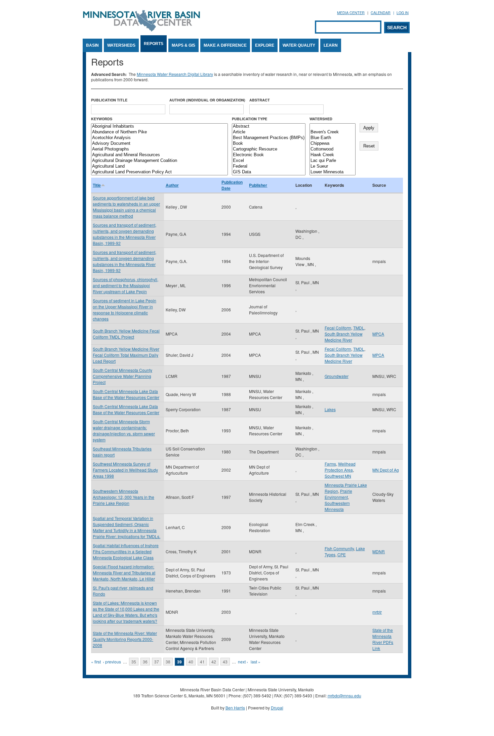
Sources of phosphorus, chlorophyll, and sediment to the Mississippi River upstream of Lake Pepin (125, 285)
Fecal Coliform (338, 328)
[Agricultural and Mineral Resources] (159, 155)
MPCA (378, 334)
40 (191, 661)
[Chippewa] (332, 143)
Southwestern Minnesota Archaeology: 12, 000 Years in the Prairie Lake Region (123, 497)
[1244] (332, 126)
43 (225, 661)
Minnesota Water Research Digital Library (175, 74)
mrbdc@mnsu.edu (344, 695)
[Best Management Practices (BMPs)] (268, 138)
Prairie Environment (338, 494)
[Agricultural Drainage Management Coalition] (159, 161)
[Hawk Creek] (332, 155)
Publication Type (249, 118)
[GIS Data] (268, 172)
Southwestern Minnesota (337, 506)
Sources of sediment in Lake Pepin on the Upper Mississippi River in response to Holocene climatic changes (124, 309)
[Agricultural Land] (159, 166)
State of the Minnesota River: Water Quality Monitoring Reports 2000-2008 (125, 639)
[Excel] (268, 161)
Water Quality (299, 45)
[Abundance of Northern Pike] (159, 132)
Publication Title (109, 99)
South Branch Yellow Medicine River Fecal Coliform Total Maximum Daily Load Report (126, 355)
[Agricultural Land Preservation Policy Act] (159, 172)
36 (145, 661)
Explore (264, 45)
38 (168, 661)
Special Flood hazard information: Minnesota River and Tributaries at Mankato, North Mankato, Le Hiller (124, 572)
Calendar (380, 12)
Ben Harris (235, 707)
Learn (331, 45)
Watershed (321, 118)
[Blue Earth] (332, 138)
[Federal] (268, 166)
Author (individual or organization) (207, 99)
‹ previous (112, 661)
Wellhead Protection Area (340, 467)
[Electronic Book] (268, 155)
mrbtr (377, 612)
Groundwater (336, 376)
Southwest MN (338, 476)
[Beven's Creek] (332, 132)
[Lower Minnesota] (332, 172)
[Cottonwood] (332, 149)
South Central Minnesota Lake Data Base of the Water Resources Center (126, 394)
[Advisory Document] (159, 143)
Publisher (258, 185)
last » (255, 661)
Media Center (351, 12)
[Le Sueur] (332, 166)
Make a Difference (225, 45)
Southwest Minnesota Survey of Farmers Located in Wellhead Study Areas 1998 (125, 470)
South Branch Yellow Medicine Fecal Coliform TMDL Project (126, 334)
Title (97, 185)
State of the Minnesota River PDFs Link (382, 639)
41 (202, 661)
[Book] (268, 143)
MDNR (378, 551)
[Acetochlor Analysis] (159, 138)
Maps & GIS (183, 45)
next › (243, 661)
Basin (92, 45)
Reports (153, 43)
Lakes (330, 409)
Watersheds (121, 45)
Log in (403, 12)
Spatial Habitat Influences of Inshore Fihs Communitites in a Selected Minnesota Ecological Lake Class (126, 551)
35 (133, 661)
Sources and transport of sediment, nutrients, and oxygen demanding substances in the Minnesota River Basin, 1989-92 (124, 234)
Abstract (259, 99)
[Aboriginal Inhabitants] (159, 126)
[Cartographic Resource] (268, 149)
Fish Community (339, 548)
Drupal (277, 707)
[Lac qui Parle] (332, 161)
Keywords (101, 118)
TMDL (358, 328)
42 (213, 661)
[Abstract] (268, 126)
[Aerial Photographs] (159, 149)
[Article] (268, 132)
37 (156, 661)
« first (96, 661)
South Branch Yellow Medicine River (344, 337)
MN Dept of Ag (385, 470)
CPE (341, 554)
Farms (330, 464)
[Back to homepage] (141, 30)
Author (172, 185)
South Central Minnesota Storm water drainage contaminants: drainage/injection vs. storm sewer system (124, 430)
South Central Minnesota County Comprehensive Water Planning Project (122, 376)
